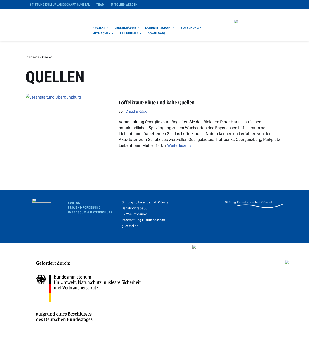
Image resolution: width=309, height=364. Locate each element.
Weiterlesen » (179, 145)
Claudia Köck (136, 111)
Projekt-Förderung (84, 207)
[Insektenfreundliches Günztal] (57, 24)
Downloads (157, 33)
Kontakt (75, 203)
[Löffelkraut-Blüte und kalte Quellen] (70, 123)
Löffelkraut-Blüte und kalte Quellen (157, 102)
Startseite (32, 57)
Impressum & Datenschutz (90, 212)
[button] (107, 27)
